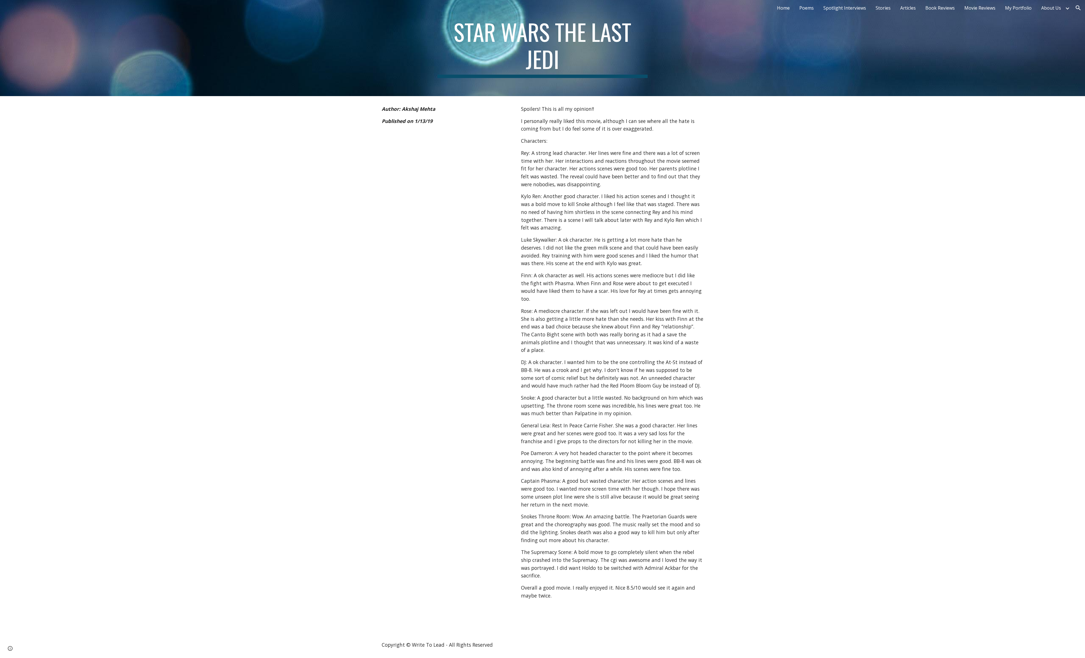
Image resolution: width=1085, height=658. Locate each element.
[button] (1078, 8)
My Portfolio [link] (1018, 8)
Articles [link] (908, 8)
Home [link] (783, 8)
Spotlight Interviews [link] (844, 8)
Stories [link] (883, 8)
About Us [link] (1051, 8)
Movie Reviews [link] (979, 8)
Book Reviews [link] (940, 8)
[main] (542, 48)
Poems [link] (806, 8)
